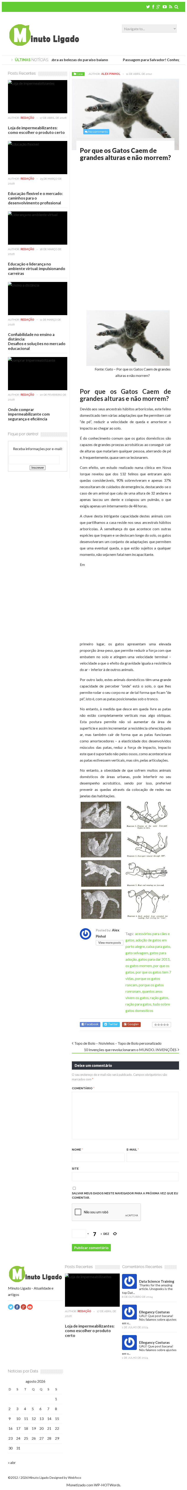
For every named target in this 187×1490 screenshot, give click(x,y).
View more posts (109, 942)
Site (75, 1168)
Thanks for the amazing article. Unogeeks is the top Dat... (147, 1288)
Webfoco (74, 1477)
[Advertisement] (118, 202)
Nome (77, 1149)
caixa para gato (158, 946)
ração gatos (159, 997)
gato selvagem (136, 953)
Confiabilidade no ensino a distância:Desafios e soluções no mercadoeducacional (36, 341)
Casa (80, 74)
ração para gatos (138, 1004)
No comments (98, 131)
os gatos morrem (138, 965)
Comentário (83, 1088)
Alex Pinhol (110, 74)
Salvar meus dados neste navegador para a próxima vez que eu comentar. (125, 1196)
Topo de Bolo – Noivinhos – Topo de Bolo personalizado (117, 1043)
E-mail (133, 1149)
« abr (12, 1462)
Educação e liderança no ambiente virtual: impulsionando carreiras (36, 269)
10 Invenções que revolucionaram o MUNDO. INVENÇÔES (130, 1049)
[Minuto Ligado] (44, 45)
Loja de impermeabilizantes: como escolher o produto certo (36, 130)
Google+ (133, 1024)
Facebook (92, 1024)
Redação (27, 117)
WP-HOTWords (107, 1485)
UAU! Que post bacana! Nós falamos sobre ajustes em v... (149, 1319)
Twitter (113, 1024)
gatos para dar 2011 (154, 959)
